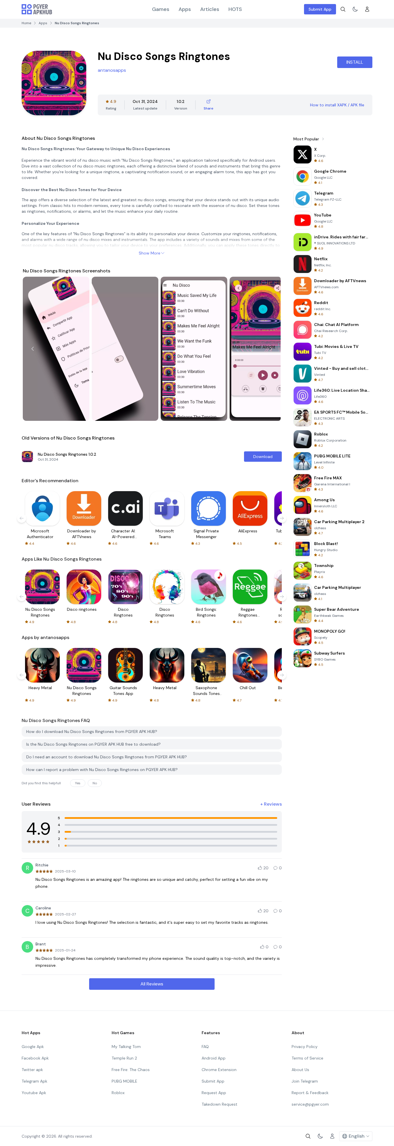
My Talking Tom (126, 1046)
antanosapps (112, 70)
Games (160, 9)
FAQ (205, 1046)
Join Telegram (305, 1081)
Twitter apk (32, 1069)
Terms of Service (307, 1058)
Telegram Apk (34, 1081)
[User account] (367, 9)
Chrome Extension (219, 1069)
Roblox (118, 1092)
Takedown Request (219, 1104)
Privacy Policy (305, 1046)
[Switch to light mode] (355, 9)
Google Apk (33, 1046)
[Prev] (32, 349)
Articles (209, 9)
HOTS (235, 9)
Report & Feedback (310, 1092)
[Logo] (37, 9)
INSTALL (354, 62)
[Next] (271, 349)
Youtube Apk (34, 1092)
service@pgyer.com (310, 1104)
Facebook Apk (35, 1058)
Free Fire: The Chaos (131, 1069)
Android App (214, 1058)
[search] (343, 9)
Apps (185, 9)
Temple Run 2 (124, 1058)
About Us (300, 1069)
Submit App (320, 9)
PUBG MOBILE (124, 1081)
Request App (214, 1092)
